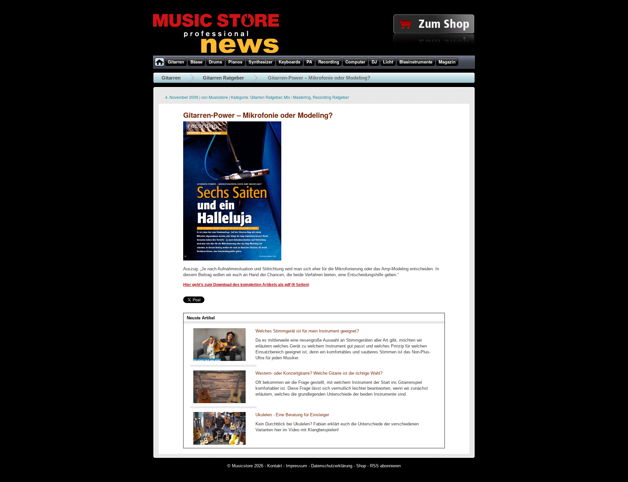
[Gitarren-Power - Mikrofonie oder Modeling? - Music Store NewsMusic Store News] (232, 259)
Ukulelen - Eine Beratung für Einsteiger (292, 414)
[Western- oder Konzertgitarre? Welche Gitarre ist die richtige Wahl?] (219, 401)
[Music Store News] (216, 52)
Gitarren (171, 77)
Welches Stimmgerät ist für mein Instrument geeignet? (307, 331)
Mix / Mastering (297, 97)
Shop (361, 465)
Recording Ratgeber (331, 97)
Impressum (296, 465)
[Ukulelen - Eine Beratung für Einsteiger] (219, 443)
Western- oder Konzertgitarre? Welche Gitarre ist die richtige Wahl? (318, 373)
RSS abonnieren (385, 465)
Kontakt (274, 465)
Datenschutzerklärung (331, 465)
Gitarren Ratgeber (223, 77)
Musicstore (218, 97)
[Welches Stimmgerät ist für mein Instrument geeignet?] (219, 359)
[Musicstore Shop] (314, 54)
